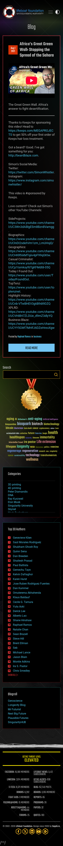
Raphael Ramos (24, 337)
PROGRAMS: (39, 802)
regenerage (14, 451)
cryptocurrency (44, 428)
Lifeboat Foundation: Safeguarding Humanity (23, 12)
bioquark (24, 423)
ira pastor (30, 442)
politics (47, 447)
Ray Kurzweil (15, 498)
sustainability (19, 456)
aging (10, 419)
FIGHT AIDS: (13, 797)
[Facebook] (18, 831)
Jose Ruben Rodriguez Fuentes (31, 583)
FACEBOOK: (9, 772)
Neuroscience (39, 447)
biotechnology (51, 424)
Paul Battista (20, 565)
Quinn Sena (20, 551)
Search (56, 375)
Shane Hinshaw (22, 620)
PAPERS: (37, 807)
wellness (32, 459)
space (10, 455)
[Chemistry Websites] (31, 395)
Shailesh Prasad (22, 560)
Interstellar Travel (16, 442)
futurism (38, 433)
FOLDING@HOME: (10, 802)
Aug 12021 (13, 50)
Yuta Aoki (18, 606)
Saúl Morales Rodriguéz (27, 542)
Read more (31, 348)
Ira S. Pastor (20, 666)
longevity (23, 446)
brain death (28, 428)
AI (16, 419)
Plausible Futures (18, 718)
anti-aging (35, 419)
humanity (29, 438)
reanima (54, 446)
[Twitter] (25, 831)
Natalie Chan (20, 629)
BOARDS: (37, 792)
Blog (32, 27)
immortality (47, 437)
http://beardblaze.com (23, 155)
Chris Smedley (21, 670)
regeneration (30, 451)
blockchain (18, 428)
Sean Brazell (20, 634)
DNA (10, 495)
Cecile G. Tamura (23, 602)
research (42, 451)
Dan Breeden (20, 556)
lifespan (11, 447)
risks (47, 451)
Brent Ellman (20, 643)
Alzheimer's (22, 419)
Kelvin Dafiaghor (23, 574)
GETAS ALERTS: (40, 779)
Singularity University (20, 505)
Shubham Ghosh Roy (25, 546)
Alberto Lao (20, 615)
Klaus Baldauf (21, 597)
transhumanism (48, 455)
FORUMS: (23, 815)
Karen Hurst (20, 579)
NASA (32, 447)
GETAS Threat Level (32, 759)
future (31, 433)
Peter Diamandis (18, 491)
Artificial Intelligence (50, 419)
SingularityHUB (17, 722)
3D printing (14, 484)
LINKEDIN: (11, 779)
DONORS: (20, 792)
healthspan (17, 437)
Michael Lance (21, 652)
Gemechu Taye (22, 569)
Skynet (12, 509)
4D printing (14, 488)
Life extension (46, 442)
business (37, 337)
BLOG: (36, 787)
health (53, 432)
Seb (15, 647)
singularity (53, 451)
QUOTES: (37, 815)
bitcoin (9, 428)
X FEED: (12, 787)
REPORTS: (38, 797)
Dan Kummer (21, 588)
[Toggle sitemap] (50, 12)
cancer (35, 428)
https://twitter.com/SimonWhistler (31, 172)
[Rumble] (45, 831)
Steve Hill (18, 638)
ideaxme (36, 438)
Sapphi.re (56, 826)
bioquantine (10, 424)
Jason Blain (20, 657)
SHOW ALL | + (13, 675)
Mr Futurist (14, 709)
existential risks (12, 433)
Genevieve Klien (22, 537)
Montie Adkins (21, 661)
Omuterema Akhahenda (27, 592)
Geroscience (15, 700)
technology (33, 455)
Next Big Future (17, 713)
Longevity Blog (17, 705)
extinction (23, 433)
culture (52, 428)
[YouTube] (38, 831)
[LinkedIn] (32, 831)
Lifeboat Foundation (24, 826)
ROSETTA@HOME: (19, 807)
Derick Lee (19, 611)
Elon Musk (14, 502)
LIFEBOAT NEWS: (41, 772)
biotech (37, 424)
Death (57, 428)
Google (45, 433)
